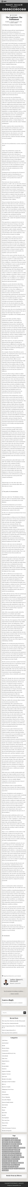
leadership (10, 1155)
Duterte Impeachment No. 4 (9, 1030)
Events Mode (5, 1066)
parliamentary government (14, 976)
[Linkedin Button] (7, 9)
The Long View (5, 1120)
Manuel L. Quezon (6, 1157)
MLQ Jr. (4, 1084)
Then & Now (5, 1123)
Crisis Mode (5, 1056)
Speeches (4, 1112)
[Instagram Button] (10, 9)
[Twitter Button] (3, 9)
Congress (11, 1142)
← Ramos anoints (14, 993)
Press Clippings (6, 1097)
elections (19, 1144)
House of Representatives (7, 1151)
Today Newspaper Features (9, 1128)
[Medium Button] (14, 9)
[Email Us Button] (23, 9)
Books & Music (5, 1048)
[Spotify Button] (18, 9)
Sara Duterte (11, 1166)
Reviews (4, 1107)
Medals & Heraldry (7, 1079)
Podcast (4, 1092)
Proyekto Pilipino (6, 1099)
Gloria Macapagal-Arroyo (7, 1149)
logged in (10, 1002)
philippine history (6, 1159)
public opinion (14, 1163)
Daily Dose (4, 1058)
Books (3, 1045)
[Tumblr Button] (16, 9)
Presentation (5, 1094)
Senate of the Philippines (7, 1168)
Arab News (4, 1040)
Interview (4, 1076)
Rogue (3, 1110)
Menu (5, 1)
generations (22, 1148)
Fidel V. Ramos (16, 1148)
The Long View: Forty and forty (9, 1032)
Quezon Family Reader (7, 1102)
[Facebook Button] (5, 9)
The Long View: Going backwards (10, 1023)
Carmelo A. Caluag (6, 1140)
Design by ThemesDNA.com (14, 1185)
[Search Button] (25, 9)
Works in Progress (6, 1130)
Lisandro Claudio (17, 1155)
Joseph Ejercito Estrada (16, 1153)
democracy (13, 1144)
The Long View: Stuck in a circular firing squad (13, 1020)
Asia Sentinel (5, 1043)
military (22, 1157)
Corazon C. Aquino (6, 1144)
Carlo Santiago (14, 1138)
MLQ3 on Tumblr (6, 1086)
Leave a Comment (14, 22)
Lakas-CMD (4, 1155)
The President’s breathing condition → (14, 991)
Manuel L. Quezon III (14, 5)
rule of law (4, 1166)
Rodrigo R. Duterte (15, 1164)
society (16, 1168)
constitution (17, 1142)
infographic (17, 1151)
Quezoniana (5, 1104)
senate (16, 1166)
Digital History (5, 1061)
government (17, 1149)
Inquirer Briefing (6, 1071)
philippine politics (15, 1159)
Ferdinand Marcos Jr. (6, 1148)
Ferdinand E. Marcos (14, 1146)
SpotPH (4, 1115)
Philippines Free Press (8, 1089)
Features (4, 1068)
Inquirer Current (6, 1074)
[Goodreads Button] (21, 9)
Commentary (5, 1050)
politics (10, 1161)
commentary (5, 1142)
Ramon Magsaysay (6, 1164)
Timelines (4, 1125)
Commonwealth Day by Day (9, 1053)
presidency (15, 1161)
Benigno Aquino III (6, 1138)
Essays (3, 1063)
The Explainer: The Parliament (14, 18)
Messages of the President (8, 1081)
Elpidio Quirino (5, 1146)
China (12, 1140)
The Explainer (14, 15)
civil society (17, 1140)
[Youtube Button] (12, 9)
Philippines (4, 1161)
